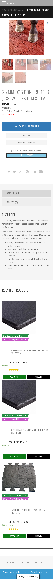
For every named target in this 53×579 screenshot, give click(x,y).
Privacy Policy (12, 562)
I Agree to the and (24, 150)
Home (4, 9)
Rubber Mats (16, 9)
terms (22, 150)
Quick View (38, 376)
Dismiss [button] (6, 575)
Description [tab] (13, 193)
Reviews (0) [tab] (12, 202)
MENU (11, 3)
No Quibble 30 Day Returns (32, 562)
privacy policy (35, 150)
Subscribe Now (26, 155)
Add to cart (14, 376)
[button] (4, 3)
